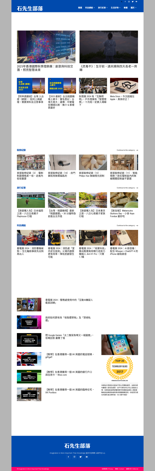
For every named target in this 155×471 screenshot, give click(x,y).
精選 (80, 8)
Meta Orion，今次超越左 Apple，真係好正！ (122, 98)
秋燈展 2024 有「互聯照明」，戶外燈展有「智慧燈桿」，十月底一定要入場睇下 (92, 100)
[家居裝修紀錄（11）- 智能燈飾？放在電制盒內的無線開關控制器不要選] (124, 162)
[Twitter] (132, 1)
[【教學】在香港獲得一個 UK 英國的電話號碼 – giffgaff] (29, 359)
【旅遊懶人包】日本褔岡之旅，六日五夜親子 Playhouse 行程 (30, 213)
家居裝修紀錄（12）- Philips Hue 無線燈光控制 (91, 174)
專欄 (126, 8)
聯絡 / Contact (119, 469)
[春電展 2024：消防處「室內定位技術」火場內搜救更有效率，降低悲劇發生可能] (62, 238)
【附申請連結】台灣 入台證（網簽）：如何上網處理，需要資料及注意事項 (30, 99)
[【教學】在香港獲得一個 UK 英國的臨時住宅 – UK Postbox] (29, 394)
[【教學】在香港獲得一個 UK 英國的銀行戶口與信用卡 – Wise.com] (29, 376)
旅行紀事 (102, 8)
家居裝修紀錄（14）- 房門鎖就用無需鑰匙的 (61, 174)
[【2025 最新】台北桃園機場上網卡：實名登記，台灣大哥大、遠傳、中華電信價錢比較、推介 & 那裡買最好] (62, 85)
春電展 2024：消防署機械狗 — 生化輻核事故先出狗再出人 (30, 251)
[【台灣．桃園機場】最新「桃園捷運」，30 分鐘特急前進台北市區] (62, 200)
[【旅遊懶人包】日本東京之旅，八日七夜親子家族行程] (93, 200)
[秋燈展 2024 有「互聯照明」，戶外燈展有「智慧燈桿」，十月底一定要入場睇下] (93, 85)
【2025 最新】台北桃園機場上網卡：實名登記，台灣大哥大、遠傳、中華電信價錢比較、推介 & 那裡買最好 (61, 102)
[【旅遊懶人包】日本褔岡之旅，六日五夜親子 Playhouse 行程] (31, 200)
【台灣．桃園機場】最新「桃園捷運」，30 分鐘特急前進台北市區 (62, 213)
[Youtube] (136, 1)
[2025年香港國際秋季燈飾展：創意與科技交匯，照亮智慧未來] (46, 47)
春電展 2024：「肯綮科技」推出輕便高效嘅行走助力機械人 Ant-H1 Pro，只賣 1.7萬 (93, 252)
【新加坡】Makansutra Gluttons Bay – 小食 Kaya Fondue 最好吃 (122, 213)
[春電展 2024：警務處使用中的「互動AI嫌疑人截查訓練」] (29, 304)
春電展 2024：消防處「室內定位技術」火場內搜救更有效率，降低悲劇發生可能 (61, 252)
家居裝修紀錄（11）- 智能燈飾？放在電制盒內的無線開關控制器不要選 (123, 176)
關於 (133, 8)
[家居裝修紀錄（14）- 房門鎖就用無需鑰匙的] (62, 162)
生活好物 (115, 8)
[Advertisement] (77, 20)
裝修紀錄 (21, 150)
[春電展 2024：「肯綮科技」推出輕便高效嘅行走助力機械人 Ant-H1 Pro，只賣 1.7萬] (93, 238)
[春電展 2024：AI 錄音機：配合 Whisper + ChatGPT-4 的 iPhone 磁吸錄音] (124, 238)
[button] (121, 1)
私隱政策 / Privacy (107, 469)
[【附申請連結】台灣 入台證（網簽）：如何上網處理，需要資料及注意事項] (31, 85)
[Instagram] (129, 1)
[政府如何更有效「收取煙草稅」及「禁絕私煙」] (29, 322)
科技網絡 (89, 8)
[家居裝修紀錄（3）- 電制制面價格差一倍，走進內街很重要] (31, 162)
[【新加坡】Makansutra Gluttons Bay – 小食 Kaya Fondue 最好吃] (124, 200)
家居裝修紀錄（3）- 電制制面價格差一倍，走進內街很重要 (30, 176)
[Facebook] (125, 1)
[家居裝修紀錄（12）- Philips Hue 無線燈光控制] (93, 162)
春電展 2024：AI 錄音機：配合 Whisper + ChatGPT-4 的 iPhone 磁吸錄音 (124, 251)
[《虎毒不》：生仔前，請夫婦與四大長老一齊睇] (109, 47)
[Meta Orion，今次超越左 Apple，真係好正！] (124, 85)
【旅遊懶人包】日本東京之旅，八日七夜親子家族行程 (92, 213)
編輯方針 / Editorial (132, 469)
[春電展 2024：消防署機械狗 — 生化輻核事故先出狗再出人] (31, 238)
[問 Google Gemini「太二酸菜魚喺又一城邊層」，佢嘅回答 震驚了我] (29, 340)
